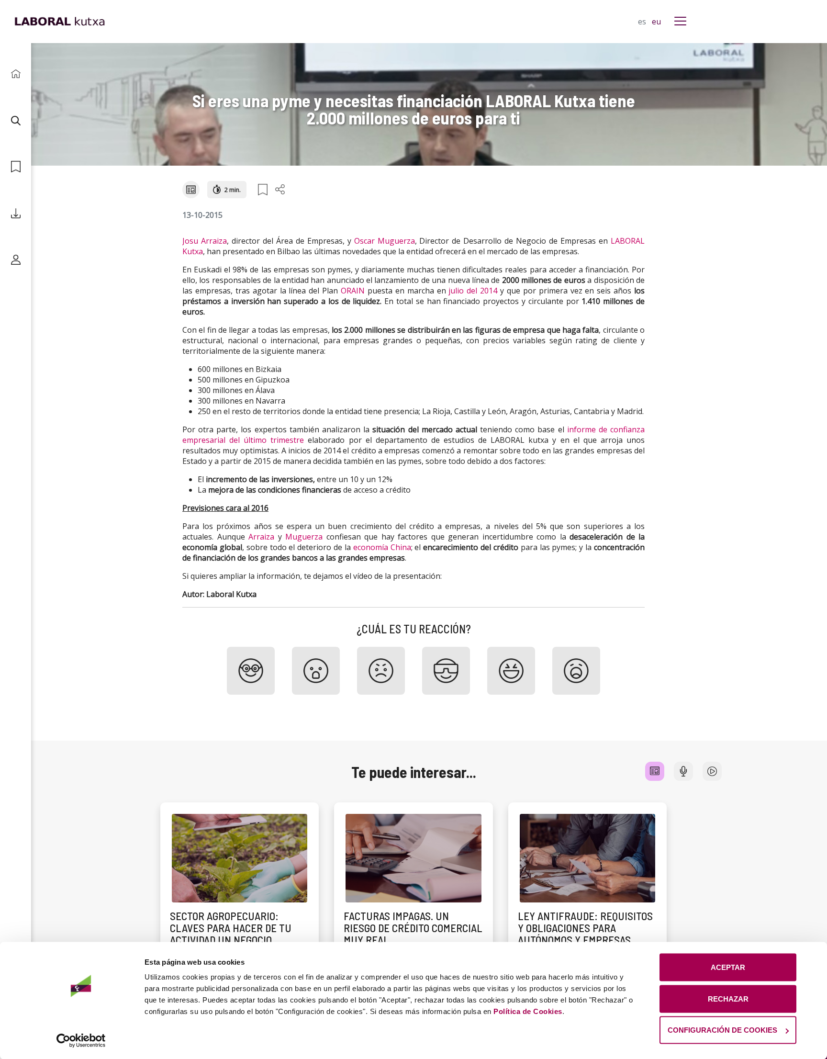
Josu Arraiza (204, 241)
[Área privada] (15, 259)
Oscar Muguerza (384, 241)
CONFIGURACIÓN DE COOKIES (722, 1030)
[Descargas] (15, 213)
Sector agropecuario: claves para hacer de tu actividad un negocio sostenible (230, 934)
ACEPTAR (728, 967)
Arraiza (261, 536)
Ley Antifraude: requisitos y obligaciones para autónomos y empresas (585, 928)
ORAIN (353, 290)
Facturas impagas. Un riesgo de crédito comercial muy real (413, 928)
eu (656, 21)
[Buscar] (15, 120)
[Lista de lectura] (15, 166)
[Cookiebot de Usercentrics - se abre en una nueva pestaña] (81, 1040)
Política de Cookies (527, 1011)
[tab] (654, 771)
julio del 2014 (472, 290)
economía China (382, 547)
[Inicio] (15, 74)
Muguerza (304, 536)
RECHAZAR (728, 998)
